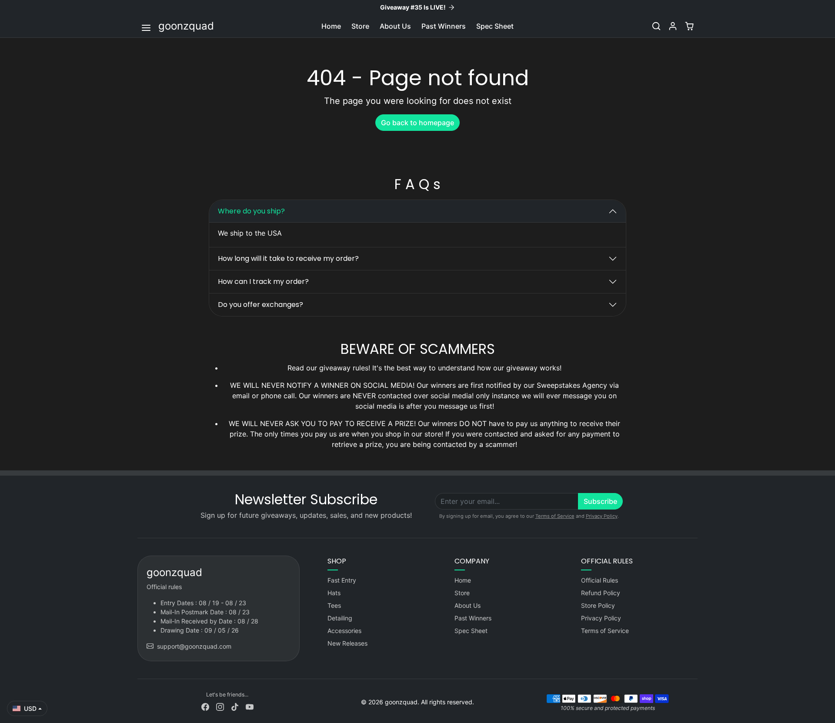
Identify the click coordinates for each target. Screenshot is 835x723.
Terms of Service (554, 516)
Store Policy (598, 605)
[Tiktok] (234, 706)
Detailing (339, 618)
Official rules (164, 586)
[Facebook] (205, 706)
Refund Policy (600, 592)
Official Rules (599, 580)
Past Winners (443, 26)
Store (360, 26)
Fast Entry (341, 580)
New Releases (347, 643)
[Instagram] (220, 706)
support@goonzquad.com (194, 646)
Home (331, 26)
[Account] (673, 26)
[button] (147, 27)
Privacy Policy (602, 516)
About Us (395, 26)
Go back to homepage (417, 122)
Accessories (344, 630)
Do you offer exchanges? (260, 305)
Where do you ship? (251, 211)
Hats (334, 592)
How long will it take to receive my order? (288, 258)
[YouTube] (249, 706)
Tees (334, 605)
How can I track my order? (263, 282)
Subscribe (600, 501)
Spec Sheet (495, 26)
